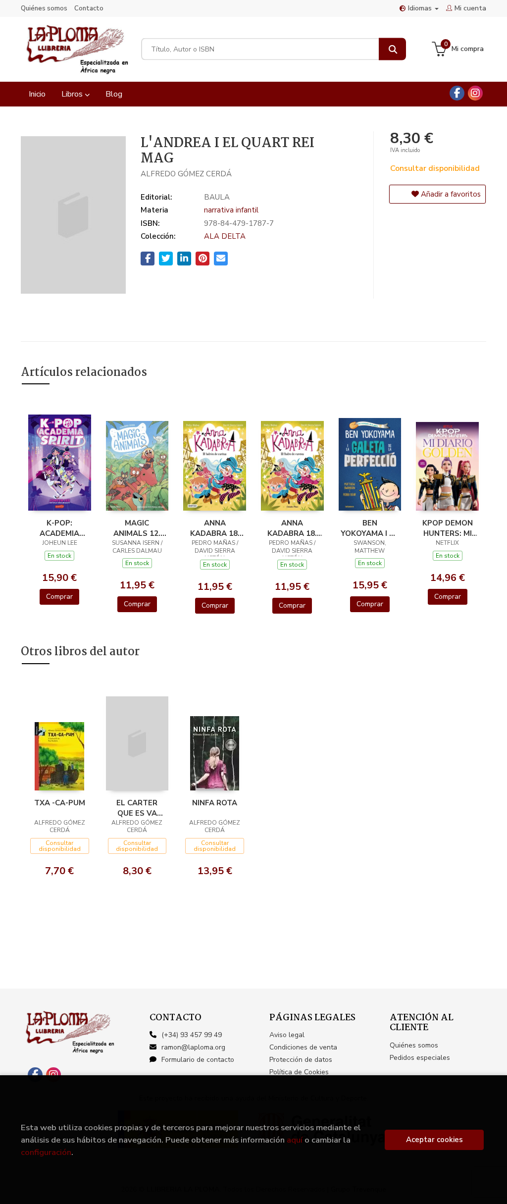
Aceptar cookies (434, 1140)
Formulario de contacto (197, 1059)
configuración (46, 1152)
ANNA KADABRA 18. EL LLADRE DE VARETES (292, 528)
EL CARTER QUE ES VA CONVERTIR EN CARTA (137, 808)
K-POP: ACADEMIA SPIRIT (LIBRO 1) (59, 528)
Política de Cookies (299, 1072)
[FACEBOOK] (457, 93)
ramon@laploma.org (193, 1047)
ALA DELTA (225, 236)
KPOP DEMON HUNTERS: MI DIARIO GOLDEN (447, 528)
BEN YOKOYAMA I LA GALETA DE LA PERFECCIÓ (370, 528)
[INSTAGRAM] (475, 93)
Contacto (88, 8)
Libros (73, 94)
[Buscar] (392, 49)
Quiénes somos (44, 8)
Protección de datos (300, 1059)
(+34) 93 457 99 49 (191, 1035)
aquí (295, 1140)
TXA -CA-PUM (59, 803)
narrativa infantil (231, 210)
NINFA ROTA (214, 803)
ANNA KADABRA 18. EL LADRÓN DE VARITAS (215, 528)
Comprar (59, 596)
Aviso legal (286, 1035)
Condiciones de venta (303, 1047)
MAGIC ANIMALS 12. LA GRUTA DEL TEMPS (137, 528)
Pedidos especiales (420, 1057)
